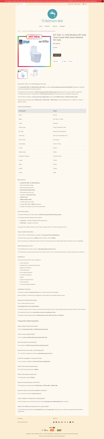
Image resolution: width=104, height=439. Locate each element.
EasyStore (76, 433)
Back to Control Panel (22, 422)
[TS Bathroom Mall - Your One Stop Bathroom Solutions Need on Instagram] (65, 422)
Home (40, 26)
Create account (77, 4)
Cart (85, 4)
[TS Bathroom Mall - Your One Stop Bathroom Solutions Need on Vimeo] (73, 422)
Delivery (63, 436)
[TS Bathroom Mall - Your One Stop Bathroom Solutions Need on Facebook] (56, 422)
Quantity (55, 47)
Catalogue (62, 26)
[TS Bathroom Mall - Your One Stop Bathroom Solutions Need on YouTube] (70, 422)
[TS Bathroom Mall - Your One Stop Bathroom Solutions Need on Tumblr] (67, 422)
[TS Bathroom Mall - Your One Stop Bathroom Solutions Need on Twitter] (54, 422)
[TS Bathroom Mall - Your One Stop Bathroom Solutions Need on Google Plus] (62, 422)
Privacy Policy (50, 436)
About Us (55, 26)
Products (47, 26)
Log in (69, 4)
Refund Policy (57, 436)
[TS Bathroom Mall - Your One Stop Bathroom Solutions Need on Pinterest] (59, 422)
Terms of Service (43, 436)
